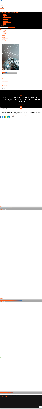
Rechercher (11, 27)
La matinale (2, 78)
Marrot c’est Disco (4, 72)
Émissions (3, 70)
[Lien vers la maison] (9, 12)
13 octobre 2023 (21, 104)
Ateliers (21, 95)
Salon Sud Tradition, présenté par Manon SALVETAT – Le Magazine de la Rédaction (11, 300)
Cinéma (1, 206)
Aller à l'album (2, 8)
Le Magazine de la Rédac (3, 298)
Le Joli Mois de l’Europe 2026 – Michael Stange (6, 392)
